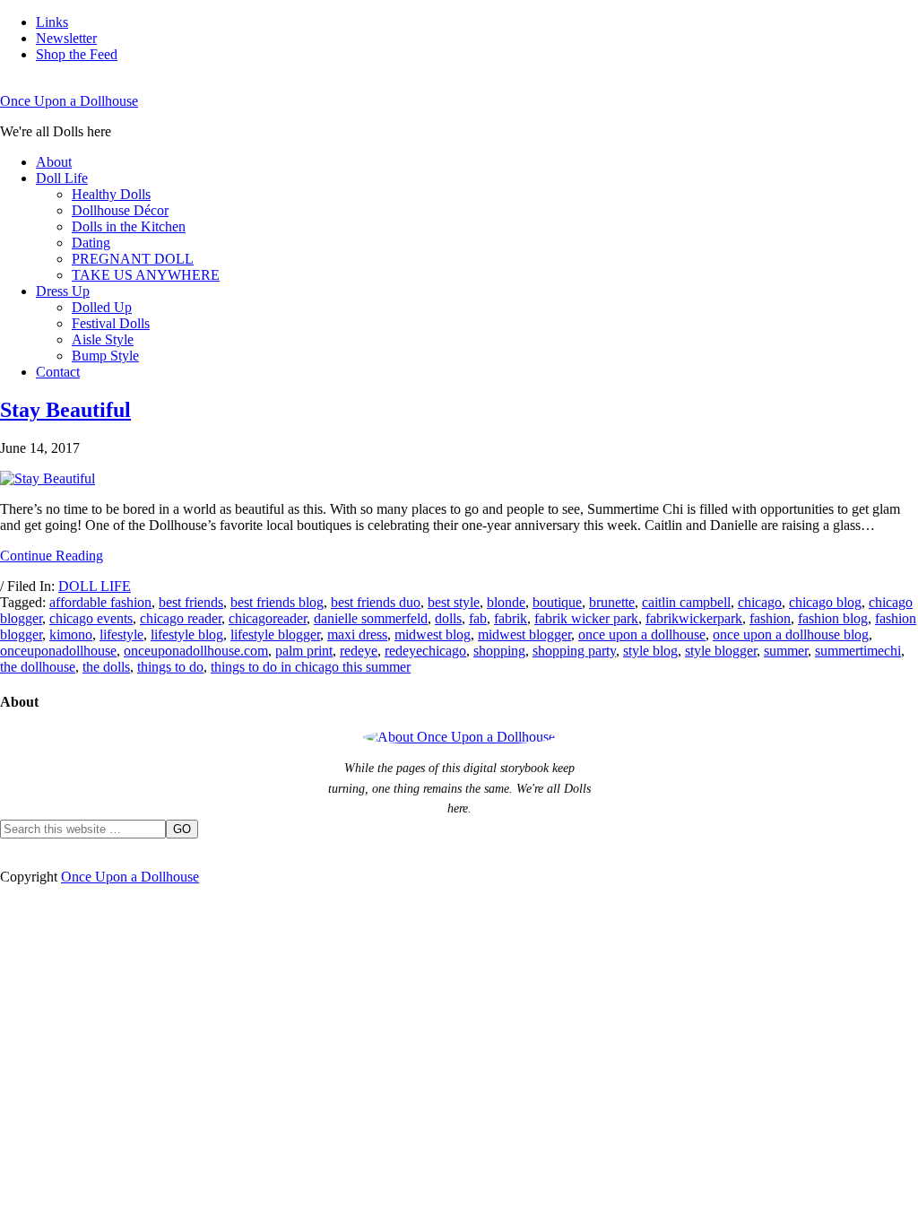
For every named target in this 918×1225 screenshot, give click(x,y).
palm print (304, 650)
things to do (170, 666)
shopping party (574, 650)
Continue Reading (51, 555)
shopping (499, 650)
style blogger (721, 650)
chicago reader (180, 618)
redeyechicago (425, 650)
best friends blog (277, 602)
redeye (358, 650)
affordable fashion (100, 602)
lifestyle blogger (275, 634)
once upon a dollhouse (642, 634)
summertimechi (858, 650)
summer (786, 650)
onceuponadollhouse (58, 650)
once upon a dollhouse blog (791, 634)
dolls (448, 618)
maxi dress (357, 634)
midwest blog (432, 634)
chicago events (91, 618)
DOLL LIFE (94, 586)
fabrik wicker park (586, 618)
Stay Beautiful (65, 409)
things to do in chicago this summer (311, 666)
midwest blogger (524, 634)
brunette (612, 602)
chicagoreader (268, 618)
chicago (760, 602)
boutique (557, 602)
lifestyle (121, 634)
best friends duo (375, 602)
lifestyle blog (187, 634)
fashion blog (833, 618)
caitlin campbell (686, 602)
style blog (650, 650)
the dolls (106, 666)
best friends (191, 602)
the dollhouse (37, 666)
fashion (770, 618)
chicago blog (825, 602)
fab (478, 618)
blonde (506, 602)
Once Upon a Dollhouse (69, 101)
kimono (70, 634)
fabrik (510, 618)
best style (454, 602)
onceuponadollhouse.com (196, 650)
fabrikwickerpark (693, 618)
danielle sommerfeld (371, 618)
